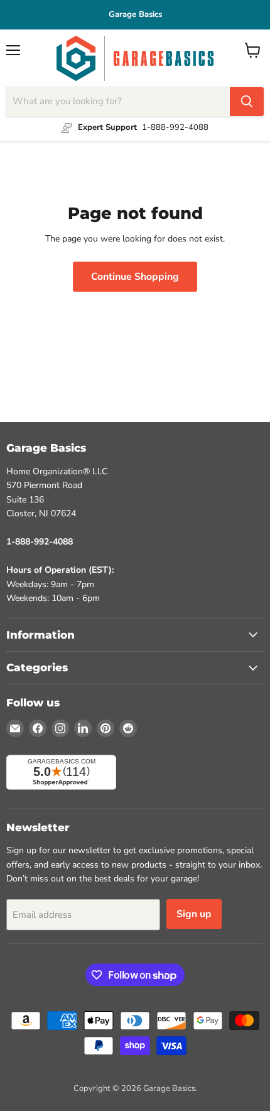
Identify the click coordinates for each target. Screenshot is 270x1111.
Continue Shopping (135, 277)
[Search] (247, 101)
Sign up (194, 914)
